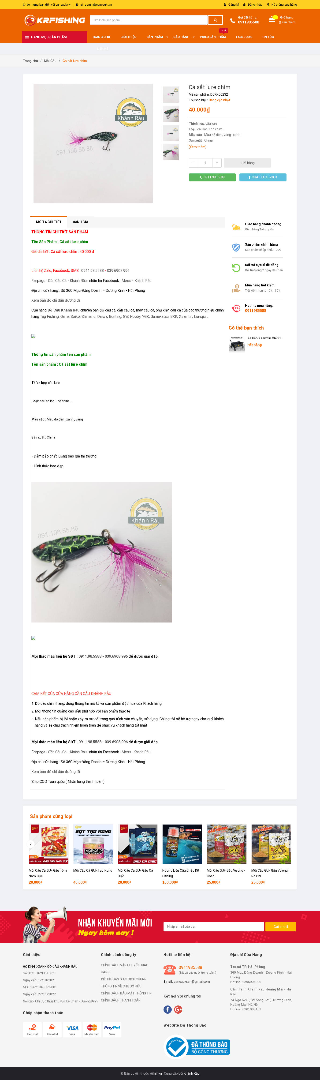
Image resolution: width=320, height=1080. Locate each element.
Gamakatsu (160, 316)
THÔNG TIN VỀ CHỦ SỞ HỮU (121, 986)
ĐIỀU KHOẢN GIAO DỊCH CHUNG (123, 979)
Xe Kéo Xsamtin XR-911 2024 (265, 338)
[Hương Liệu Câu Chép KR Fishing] (182, 844)
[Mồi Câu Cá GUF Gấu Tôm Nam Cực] (49, 844)
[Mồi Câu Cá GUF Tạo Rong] (93, 844)
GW (125, 316)
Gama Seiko (70, 316)
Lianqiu (200, 316)
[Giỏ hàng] (272, 20)
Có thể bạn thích (246, 327)
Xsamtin (185, 316)
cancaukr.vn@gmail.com (192, 981)
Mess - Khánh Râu (136, 280)
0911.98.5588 (92, 270)
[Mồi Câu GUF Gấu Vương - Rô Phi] (271, 844)
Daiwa (102, 316)
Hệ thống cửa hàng (284, 4)
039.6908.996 (118, 270)
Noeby (135, 316)
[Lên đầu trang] (311, 1068)
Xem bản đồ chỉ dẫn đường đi (55, 300)
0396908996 (251, 982)
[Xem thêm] (197, 147)
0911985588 (248, 22)
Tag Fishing (49, 316)
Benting (115, 316)
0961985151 (251, 1009)
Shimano (89, 316)
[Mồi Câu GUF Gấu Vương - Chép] (227, 844)
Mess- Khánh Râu (136, 752)
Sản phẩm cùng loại (51, 816)
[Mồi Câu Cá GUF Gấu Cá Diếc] (138, 844)
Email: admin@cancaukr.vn (94, 4)
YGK (145, 316)
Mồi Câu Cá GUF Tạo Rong (92, 870)
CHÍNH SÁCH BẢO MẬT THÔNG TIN (126, 993)
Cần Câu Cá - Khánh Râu (67, 280)
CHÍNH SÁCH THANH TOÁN (121, 1000)
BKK (173, 316)
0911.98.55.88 (213, 177)
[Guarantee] (197, 1047)
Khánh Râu (192, 1073)
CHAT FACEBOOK (263, 177)
